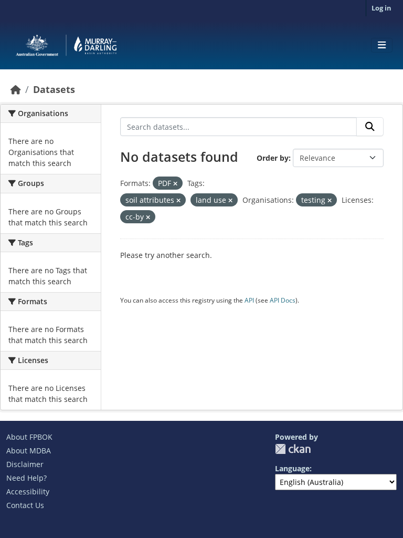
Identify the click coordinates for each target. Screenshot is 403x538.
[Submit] (370, 126)
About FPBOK (29, 437)
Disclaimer (25, 464)
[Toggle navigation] (382, 45)
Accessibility (27, 491)
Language (292, 468)
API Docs (282, 300)
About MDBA (28, 451)
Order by (273, 158)
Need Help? (26, 478)
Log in (381, 8)
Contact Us (25, 505)
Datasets (54, 89)
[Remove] (175, 184)
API (249, 300)
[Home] (15, 89)
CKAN (293, 448)
